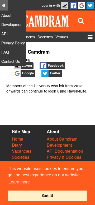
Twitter (54, 73)
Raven (26, 65)
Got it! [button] (47, 195)
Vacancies (21, 151)
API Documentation (65, 151)
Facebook (55, 65)
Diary (17, 145)
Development (59, 145)
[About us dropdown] (4, 5)
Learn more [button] (19, 182)
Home (17, 139)
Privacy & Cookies (64, 157)
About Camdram (62, 139)
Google (27, 73)
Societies (20, 157)
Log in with (50, 5)
